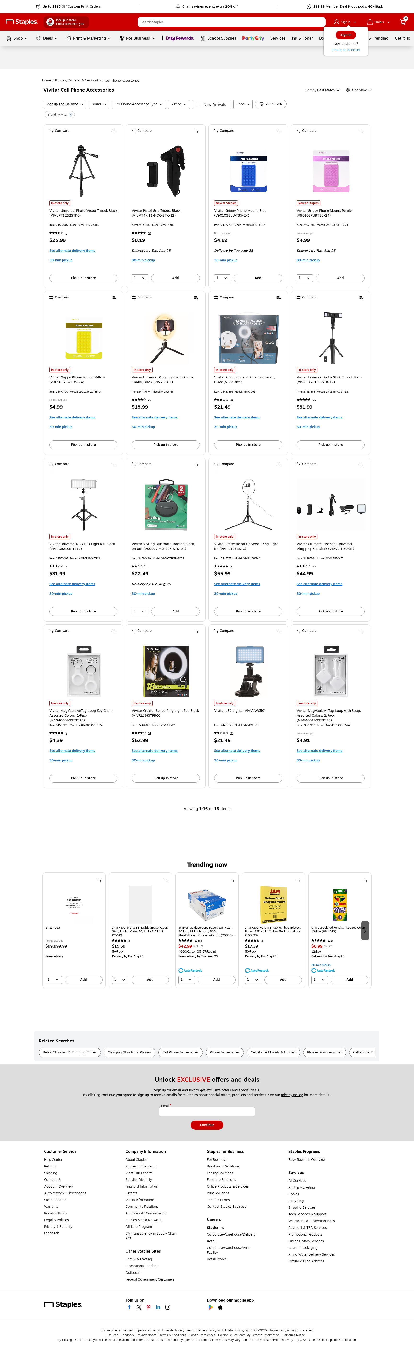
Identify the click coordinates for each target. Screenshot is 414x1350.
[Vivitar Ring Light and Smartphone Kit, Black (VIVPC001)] (248, 337)
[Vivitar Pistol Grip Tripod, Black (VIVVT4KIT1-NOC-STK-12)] (166, 171)
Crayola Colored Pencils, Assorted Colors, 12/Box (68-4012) (339, 930)
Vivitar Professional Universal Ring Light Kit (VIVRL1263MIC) (246, 546)
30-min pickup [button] (60, 260)
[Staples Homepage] (22, 22)
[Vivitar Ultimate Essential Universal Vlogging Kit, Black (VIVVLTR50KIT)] (331, 504)
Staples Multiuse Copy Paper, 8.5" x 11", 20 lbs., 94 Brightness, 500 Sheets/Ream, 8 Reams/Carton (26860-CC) (205, 931)
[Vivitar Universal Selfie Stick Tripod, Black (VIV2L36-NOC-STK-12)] (331, 337)
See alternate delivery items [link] (72, 250)
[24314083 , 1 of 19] (74, 905)
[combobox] (232, 22)
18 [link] (149, 233)
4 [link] (231, 566)
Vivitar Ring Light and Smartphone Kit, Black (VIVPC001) (244, 380)
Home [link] (46, 80)
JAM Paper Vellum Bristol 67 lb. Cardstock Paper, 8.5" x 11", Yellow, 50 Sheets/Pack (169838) (273, 931)
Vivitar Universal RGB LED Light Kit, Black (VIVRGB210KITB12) (82, 546)
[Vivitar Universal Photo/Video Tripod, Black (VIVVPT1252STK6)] (83, 171)
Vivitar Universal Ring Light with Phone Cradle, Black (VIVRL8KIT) (162, 380)
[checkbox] (211, 104)
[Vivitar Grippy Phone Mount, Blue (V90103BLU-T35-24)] (248, 171)
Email (165, 1106)
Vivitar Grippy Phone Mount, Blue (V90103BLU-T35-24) (240, 213)
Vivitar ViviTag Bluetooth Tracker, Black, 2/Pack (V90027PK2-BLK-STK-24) (163, 546)
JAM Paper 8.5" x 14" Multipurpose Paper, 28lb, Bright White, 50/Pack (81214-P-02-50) (140, 931)
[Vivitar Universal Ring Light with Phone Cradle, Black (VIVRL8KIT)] (166, 337)
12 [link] (314, 566)
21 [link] (231, 400)
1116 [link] (331, 941)
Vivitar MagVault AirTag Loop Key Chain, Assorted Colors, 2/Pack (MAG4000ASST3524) (81, 716)
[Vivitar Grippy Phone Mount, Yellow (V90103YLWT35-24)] (83, 337)
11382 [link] (198, 941)
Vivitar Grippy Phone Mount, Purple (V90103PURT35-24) (324, 213)
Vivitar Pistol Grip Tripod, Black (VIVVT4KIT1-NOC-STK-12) (156, 213)
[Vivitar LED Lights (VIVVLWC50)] (248, 671)
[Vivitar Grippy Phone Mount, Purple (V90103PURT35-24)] (331, 171)
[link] (69, 6)
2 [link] (66, 566)
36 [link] (231, 733)
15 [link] (149, 400)
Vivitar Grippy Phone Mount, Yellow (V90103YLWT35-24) (77, 380)
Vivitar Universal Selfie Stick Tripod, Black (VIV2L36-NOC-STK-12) (329, 380)
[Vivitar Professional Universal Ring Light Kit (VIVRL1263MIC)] (248, 504)
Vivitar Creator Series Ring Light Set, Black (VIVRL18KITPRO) (165, 713)
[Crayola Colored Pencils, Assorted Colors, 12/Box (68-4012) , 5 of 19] (340, 905)
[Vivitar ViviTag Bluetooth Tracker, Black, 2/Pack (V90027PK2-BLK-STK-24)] (166, 504)
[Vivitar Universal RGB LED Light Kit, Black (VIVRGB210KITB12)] (83, 504)
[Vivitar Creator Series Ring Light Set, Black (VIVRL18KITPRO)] (166, 671)
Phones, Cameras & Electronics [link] (78, 80)
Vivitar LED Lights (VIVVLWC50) (239, 711)
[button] (320, 22)
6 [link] (66, 233)
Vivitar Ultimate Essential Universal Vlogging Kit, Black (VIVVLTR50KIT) (325, 546)
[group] (74, 930)
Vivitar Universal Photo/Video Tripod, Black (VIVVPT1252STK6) (83, 213)
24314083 (53, 928)
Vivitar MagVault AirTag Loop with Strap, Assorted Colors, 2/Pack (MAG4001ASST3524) (329, 716)
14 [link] (149, 733)
